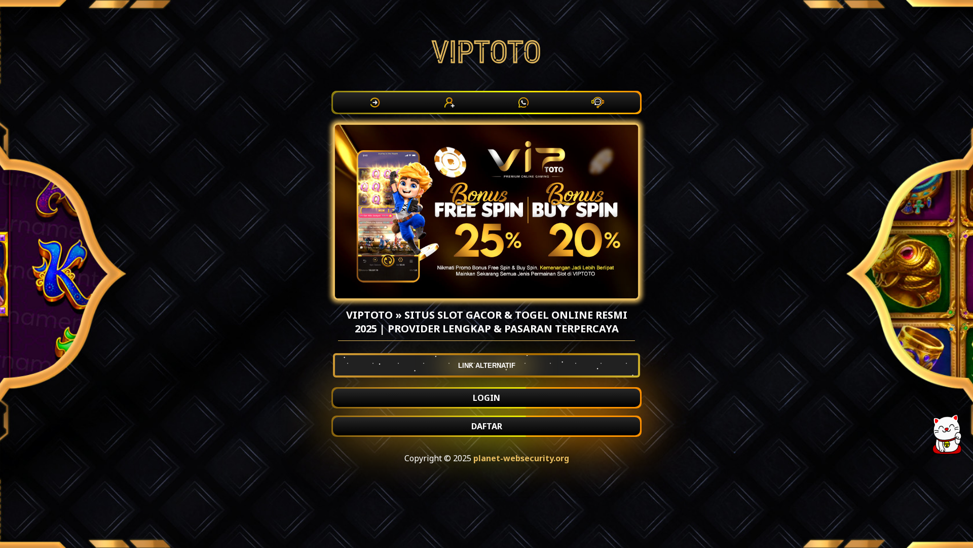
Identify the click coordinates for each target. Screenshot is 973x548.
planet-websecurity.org (521, 458)
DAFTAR (486, 426)
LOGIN (486, 397)
